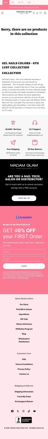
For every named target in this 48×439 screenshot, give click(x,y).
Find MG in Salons (24, 309)
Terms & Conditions (24, 364)
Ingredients (24, 314)
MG (5, 2)
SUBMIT (24, 266)
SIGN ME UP (24, 198)
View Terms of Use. (23, 277)
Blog (24, 334)
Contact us (24, 374)
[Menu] (2, 13)
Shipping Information (24, 391)
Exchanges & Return (24, 401)
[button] (34, 13)
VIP (12, 2)
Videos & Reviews (24, 324)
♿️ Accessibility (24, 217)
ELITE (20, 2)
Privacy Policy (24, 369)
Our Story (24, 304)
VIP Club (24, 319)
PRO (29, 2)
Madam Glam (15, 428)
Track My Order (24, 396)
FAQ (24, 359)
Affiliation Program (24, 329)
